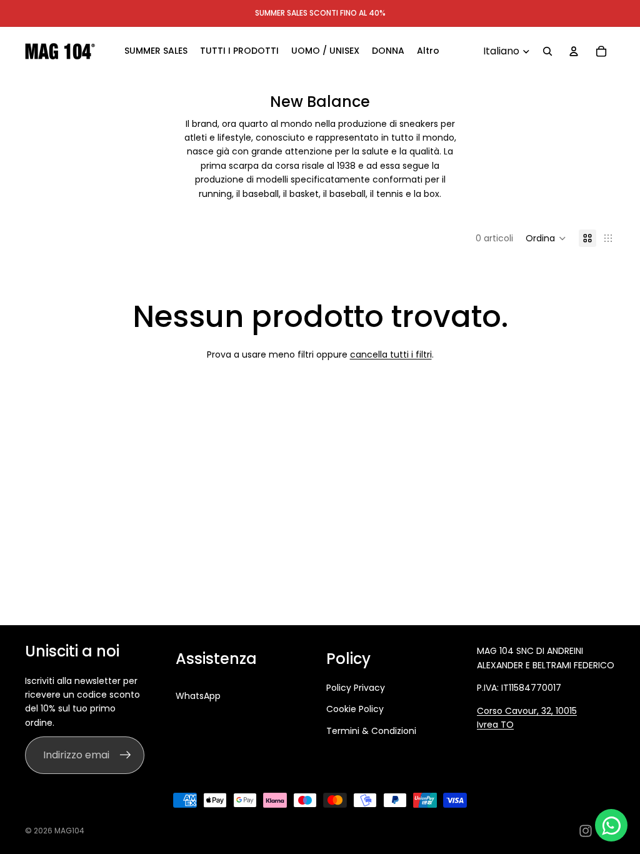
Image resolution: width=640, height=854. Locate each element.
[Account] (574, 51)
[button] (546, 238)
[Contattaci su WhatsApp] (611, 825)
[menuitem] (428, 51)
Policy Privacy (355, 687)
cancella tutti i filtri (391, 354)
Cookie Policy (355, 709)
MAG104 (69, 830)
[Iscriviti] (125, 755)
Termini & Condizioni (371, 731)
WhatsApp (198, 696)
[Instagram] (585, 830)
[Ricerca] (547, 51)
